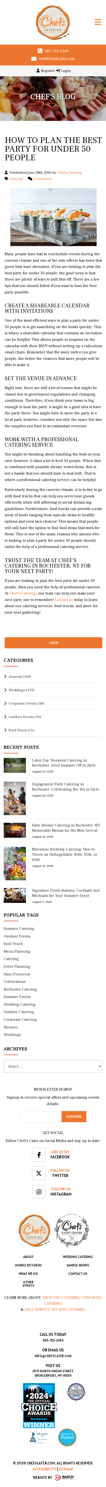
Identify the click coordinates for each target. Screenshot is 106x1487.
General (16, 178)
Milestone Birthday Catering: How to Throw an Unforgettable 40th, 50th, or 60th (64, 854)
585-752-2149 (57, 51)
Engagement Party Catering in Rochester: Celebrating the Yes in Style (65, 787)
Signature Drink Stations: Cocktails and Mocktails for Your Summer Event (66, 893)
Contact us (63, 599)
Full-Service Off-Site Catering (55, 1309)
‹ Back (53, 643)
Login (66, 70)
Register (48, 70)
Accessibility (44, 1469)
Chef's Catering (69, 172)
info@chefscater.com (57, 58)
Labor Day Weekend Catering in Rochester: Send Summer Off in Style (64, 763)
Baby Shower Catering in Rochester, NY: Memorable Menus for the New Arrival (66, 828)
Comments (43, 178)
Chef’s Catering (22, 593)
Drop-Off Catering (60, 1297)
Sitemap (66, 1469)
